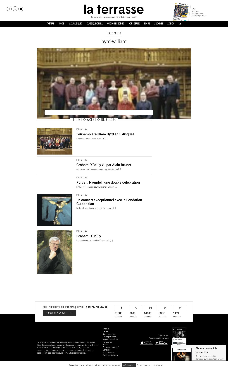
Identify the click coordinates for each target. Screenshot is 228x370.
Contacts (106, 350)
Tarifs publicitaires (110, 355)
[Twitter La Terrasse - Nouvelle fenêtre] (15, 8)
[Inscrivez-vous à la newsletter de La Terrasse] (20, 9)
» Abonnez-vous (197, 13)
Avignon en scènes (115, 24)
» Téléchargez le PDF (199, 16)
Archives (158, 24)
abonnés (118, 314)
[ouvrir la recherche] (180, 24)
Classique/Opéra (95, 24)
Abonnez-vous (109, 352)
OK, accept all (128, 365)
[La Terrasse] (114, 9)
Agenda (170, 24)
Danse (61, 24)
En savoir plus (43, 127)
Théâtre (50, 24)
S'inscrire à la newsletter (59, 313)
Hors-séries (134, 24)
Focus (147, 24)
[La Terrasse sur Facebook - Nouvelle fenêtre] (9, 9)
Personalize (157, 365)
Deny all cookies (143, 365)
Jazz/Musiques (75, 24)
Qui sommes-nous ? (111, 347)
